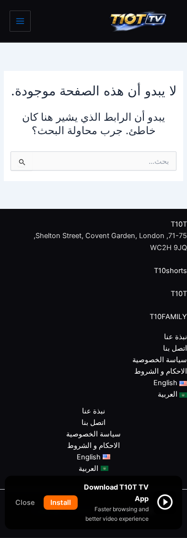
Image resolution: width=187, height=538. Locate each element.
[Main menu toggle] (20, 21)
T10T (179, 224)
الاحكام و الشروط (160, 371)
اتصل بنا (175, 348)
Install (60, 502)
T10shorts (170, 270)
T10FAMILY (168, 316)
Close (25, 502)
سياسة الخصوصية (159, 359)
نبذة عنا (175, 336)
